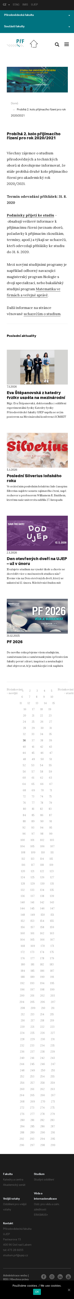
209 (33, 1008)
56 (24, 771)
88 (24, 821)
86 (41, 815)
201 (32, 995)
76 (24, 802)
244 (22, 1064)
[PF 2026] (37, 616)
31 (50, 728)
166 (42, 939)
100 (23, 840)
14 (45, 703)
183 (52, 964)
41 (33, 746)
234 (42, 1045)
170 (43, 946)
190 (42, 977)
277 (32, 1114)
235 (52, 1045)
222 (42, 1027)
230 (42, 1039)
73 (32, 796)
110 (43, 852)
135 (52, 890)
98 (41, 833)
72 (24, 796)
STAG (16, 5)
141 (32, 902)
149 (33, 915)
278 (42, 1114)
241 (32, 1058)
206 (42, 1002)
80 (24, 809)
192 (22, 983)
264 (22, 1095)
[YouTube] (68, 1276)
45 (33, 753)
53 (32, 765)
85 (33, 815)
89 (33, 821)
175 (52, 952)
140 (23, 902)
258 (42, 1083)
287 (53, 1126)
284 (22, 1126)
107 (52, 846)
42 (41, 746)
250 (43, 1070)
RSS (5, 1280)
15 (53, 703)
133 (32, 890)
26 (41, 721)
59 (50, 771)
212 (23, 1014)
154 (42, 921)
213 (32, 1014)
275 (52, 1107)
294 (42, 1139)
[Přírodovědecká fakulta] (15, 43)
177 (33, 958)
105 (32, 846)
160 (23, 933)
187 (52, 971)
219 (52, 1020)
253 (32, 1076)
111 (52, 852)
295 (53, 1139)
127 (52, 877)
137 (33, 896)
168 (23, 946)
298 (42, 1145)
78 (41, 802)
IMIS (25, 5)
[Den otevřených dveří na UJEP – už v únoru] (37, 533)
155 (52, 921)
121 (32, 871)
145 (32, 908)
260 (22, 1089)
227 (53, 1033)
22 (41, 715)
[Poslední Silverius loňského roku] (37, 450)
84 (24, 815)
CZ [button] (4, 5)
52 (24, 765)
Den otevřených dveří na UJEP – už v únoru (37, 561)
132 (23, 890)
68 (24, 790)
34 (41, 734)
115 (51, 859)
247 (53, 1064)
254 (42, 1076)
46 (42, 753)
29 (33, 728)
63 (50, 777)
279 (52, 1114)
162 (42, 933)
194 (42, 983)
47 (50, 753)
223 (52, 1027)
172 (23, 952)
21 (33, 715)
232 (22, 1045)
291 (53, 1132)
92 (23, 827)
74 (41, 796)
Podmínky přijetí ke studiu (30, 215)
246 (42, 1064)
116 (23, 865)
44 (24, 753)
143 (52, 902)
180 (23, 964)
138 (42, 896)
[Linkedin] (60, 1276)
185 (33, 971)
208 (22, 1008)
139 (52, 896)
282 (42, 1120)
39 (50, 740)
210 (43, 1008)
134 (42, 890)
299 (53, 1145)
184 (23, 971)
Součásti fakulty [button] (14, 27)
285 (32, 1126)
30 (42, 728)
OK (37, 1291)
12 (29, 703)
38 (41, 740)
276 (22, 1114)
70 (42, 790)
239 (52, 1051)
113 (32, 859)
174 (42, 952)
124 (23, 877)
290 (42, 1132)
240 (22, 1058)
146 (42, 908)
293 (32, 1139)
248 (22, 1070)
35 (50, 734)
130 (42, 883)
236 (22, 1051)
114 (42, 859)
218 (42, 1020)
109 (33, 852)
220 (22, 1027)
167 (52, 939)
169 (33, 946)
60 (24, 777)
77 (33, 802)
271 (53, 1101)
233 (32, 1045)
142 (42, 902)
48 (24, 759)
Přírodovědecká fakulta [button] (19, 15)
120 (23, 871)
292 (22, 1139)
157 (33, 927)
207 (53, 1002)
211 (52, 1008)
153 (32, 921)
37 (33, 740)
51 (51, 759)
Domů (14, 104)
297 (32, 1145)
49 (33, 759)
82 (41, 809)
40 (24, 746)
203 (52, 995)
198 (42, 989)
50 (42, 759)
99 (50, 833)
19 (50, 709)
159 (52, 927)
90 (42, 821)
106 (42, 846)
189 (32, 977)
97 (33, 833)
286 (42, 1126)
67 (50, 784)
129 (33, 883)
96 (24, 833)
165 (32, 939)
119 (51, 865)
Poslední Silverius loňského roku (34, 478)
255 (52, 1076)
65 (33, 784)
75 (50, 796)
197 (32, 989)
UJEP (34, 5)
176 (23, 958)
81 (33, 809)
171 (52, 946)
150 (43, 915)
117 (33, 865)
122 (42, 871)
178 (42, 958)
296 (22, 1145)
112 (23, 859)
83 (50, 809)
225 (32, 1033)
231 (53, 1039)
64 (24, 784)
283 (52, 1120)
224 (22, 1033)
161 (32, 933)
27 (50, 721)
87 (50, 815)
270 (43, 1101)
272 (22, 1107)
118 (42, 865)
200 (22, 995)
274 (42, 1107)
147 (52, 908)
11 (21, 703)
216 (23, 1020)
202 (42, 995)
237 (32, 1051)
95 (50, 827)
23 (50, 715)
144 (22, 908)
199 (52, 989)
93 (32, 827)
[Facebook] (43, 1276)
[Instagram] (51, 1276)
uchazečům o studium (42, 314)
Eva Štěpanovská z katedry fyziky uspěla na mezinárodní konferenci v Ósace (36, 397)
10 (52, 697)
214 (42, 1014)
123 (52, 871)
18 (41, 709)
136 (23, 896)
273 (32, 1107)
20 (24, 715)
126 (42, 877)
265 (32, 1095)
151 (52, 915)
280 (22, 1120)
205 (32, 1002)
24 (24, 721)
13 (37, 703)
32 (24, 734)
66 (42, 784)
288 (22, 1132)
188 (23, 977)
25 (33, 721)
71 (51, 790)
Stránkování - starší (65, 691)
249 (32, 1070)
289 (32, 1132)
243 (52, 1058)
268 (22, 1101)
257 (32, 1083)
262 (42, 1089)
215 (52, 1014)
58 (41, 771)
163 (52, 933)
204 (22, 1002)
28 (24, 728)
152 (23, 921)
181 (32, 964)
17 (33, 709)
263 (52, 1089)
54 (41, 765)
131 (52, 883)
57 (33, 771)
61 (33, 777)
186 (42, 971)
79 (50, 802)
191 (52, 977)
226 (42, 1033)
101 (32, 840)
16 (25, 709)
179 (52, 958)
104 (22, 846)
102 (42, 840)
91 (50, 821)
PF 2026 (15, 641)
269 (32, 1101)
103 (52, 840)
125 (33, 877)
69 (33, 790)
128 (23, 883)
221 (32, 1027)
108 (23, 852)
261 (32, 1089)
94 (41, 827)
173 (32, 952)
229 (32, 1039)
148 (23, 915)
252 (22, 1076)
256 (22, 1083)
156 (23, 927)
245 (32, 1064)
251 (53, 1070)
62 (41, 777)
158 (42, 927)
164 (22, 939)
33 (32, 734)
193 (32, 983)
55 (50, 765)
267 (53, 1095)
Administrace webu (15, 1276)
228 (22, 1039)
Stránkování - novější (14, 691)
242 (42, 1058)
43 (50, 746)
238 (42, 1051)
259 (52, 1083)
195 (52, 983)
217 (33, 1020)
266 (42, 1095)
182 (42, 964)
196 (22, 989)
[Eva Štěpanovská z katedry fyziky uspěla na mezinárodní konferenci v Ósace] (37, 367)
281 (32, 1120)
